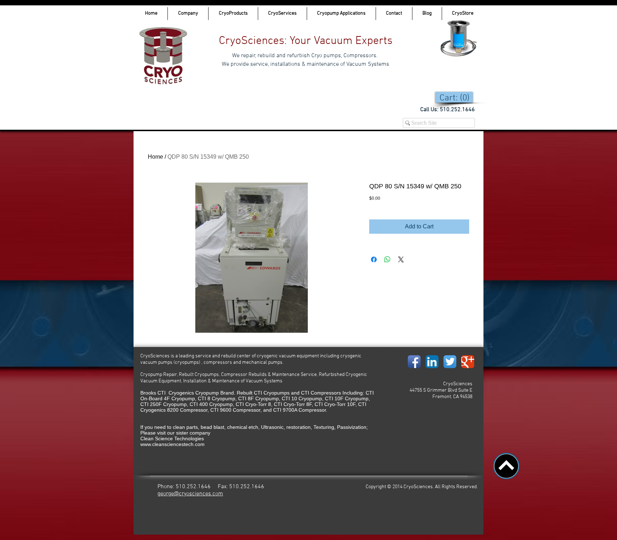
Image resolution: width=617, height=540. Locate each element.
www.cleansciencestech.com (172, 444)
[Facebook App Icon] (414, 361)
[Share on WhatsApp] (387, 259)
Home (155, 157)
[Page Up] (506, 466)
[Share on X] (401, 259)
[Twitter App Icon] (449, 361)
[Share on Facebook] (374, 259)
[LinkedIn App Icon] (432, 361)
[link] (456, 97)
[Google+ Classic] (467, 361)
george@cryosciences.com (190, 493)
